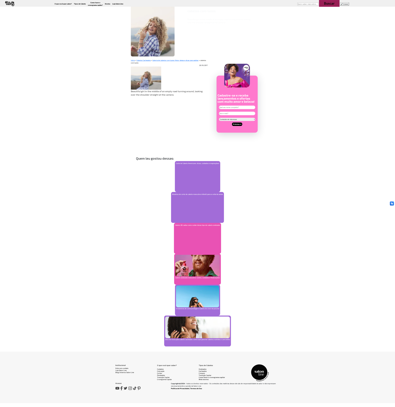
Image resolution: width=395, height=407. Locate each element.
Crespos (202, 373)
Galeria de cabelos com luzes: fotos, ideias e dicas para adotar (175, 60)
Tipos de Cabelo (80, 4)
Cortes (159, 373)
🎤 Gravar (344, 4)
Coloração (160, 371)
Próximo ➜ (237, 124)
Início (133, 60)
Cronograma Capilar (164, 379)
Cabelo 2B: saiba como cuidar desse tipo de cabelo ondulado (197, 225)
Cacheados (203, 371)
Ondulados (202, 369)
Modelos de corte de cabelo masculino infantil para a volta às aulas (197, 194)
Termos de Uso (196, 388)
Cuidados (160, 369)
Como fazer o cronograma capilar (212, 377)
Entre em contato (121, 368)
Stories (107, 4)
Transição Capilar (163, 377)
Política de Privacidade (180, 388)
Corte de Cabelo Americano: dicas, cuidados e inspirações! (197, 163)
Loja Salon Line (117, 4)
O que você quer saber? (63, 4)
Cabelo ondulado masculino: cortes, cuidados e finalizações (197, 278)
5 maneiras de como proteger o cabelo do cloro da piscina (197, 308)
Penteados (161, 375)
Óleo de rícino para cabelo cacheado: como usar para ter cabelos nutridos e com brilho (197, 339)
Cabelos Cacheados (144, 60)
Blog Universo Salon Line (124, 372)
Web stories (204, 379)
